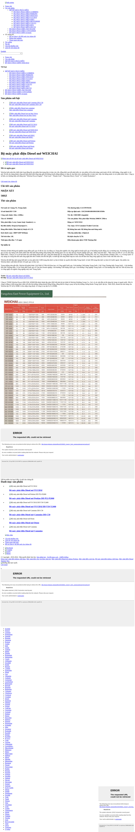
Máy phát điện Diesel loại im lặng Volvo (22, 115)
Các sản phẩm (9, 8)
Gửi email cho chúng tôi (9, 181)
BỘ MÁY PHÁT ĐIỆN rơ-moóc (20, 33)
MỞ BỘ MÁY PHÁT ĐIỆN (19, 10)
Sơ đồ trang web (52, 557)
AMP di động (63, 557)
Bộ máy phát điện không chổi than (106, 559)
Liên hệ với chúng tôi (12, 48)
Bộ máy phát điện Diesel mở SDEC (21, 137)
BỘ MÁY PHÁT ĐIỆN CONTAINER (22, 31)
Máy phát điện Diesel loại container (21, 110)
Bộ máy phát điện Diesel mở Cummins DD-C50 (25, 104)
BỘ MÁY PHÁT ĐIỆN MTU (24, 25)
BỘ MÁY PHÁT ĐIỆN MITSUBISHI (27, 21)
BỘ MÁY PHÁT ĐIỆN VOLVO (25, 23)
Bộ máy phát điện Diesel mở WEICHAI (22, 132)
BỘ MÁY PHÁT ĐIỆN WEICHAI (26, 16)
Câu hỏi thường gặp (11, 46)
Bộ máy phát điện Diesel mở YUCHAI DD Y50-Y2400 (32, 506)
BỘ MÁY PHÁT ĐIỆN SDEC (24, 19)
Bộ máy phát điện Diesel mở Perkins (21, 143)
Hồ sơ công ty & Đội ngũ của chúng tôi (22, 36)
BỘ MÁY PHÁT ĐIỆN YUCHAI (25, 17)
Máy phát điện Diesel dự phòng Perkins (65, 559)
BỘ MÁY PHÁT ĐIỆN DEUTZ (25, 27)
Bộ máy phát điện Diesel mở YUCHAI (22, 126)
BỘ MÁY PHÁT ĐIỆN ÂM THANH (22, 29)
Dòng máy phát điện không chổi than (13, 559)
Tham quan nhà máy (16, 40)
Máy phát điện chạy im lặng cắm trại (38, 559)
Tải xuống (8, 42)
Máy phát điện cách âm (86, 559)
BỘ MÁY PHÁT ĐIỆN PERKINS (25, 14)
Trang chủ (8, 6)
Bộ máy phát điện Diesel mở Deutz (21, 148)
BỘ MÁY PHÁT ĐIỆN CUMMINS (26, 12)
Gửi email (4, 565)
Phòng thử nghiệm (15, 38)
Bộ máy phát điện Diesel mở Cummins (22, 121)
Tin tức (7, 44)
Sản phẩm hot (41, 557)
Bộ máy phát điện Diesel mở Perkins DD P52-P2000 (31, 498)
